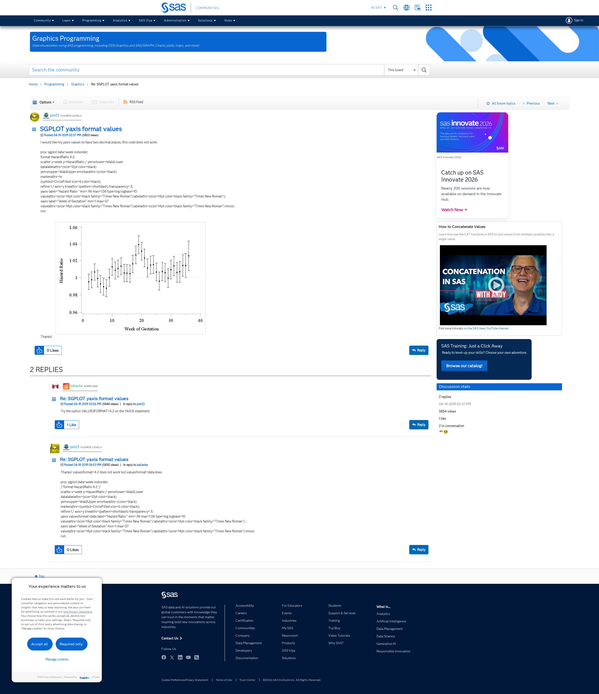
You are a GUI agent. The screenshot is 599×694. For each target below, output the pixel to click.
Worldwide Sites (406, 8)
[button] (35, 129)
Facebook (163, 657)
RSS (196, 657)
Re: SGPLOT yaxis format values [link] (115, 84)
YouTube (188, 657)
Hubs (228, 20)
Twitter (172, 657)
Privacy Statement (196, 680)
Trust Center (247, 680)
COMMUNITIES (207, 8)
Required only (71, 644)
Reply (421, 350)
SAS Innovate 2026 (449, 157)
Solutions (205, 20)
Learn (66, 20)
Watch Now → (454, 209)
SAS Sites (428, 8)
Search (395, 8)
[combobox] (229, 69)
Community (42, 20)
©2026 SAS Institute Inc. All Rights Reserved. (292, 680)
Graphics (77, 84)
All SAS (376, 7)
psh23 (54, 115)
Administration (175, 20)
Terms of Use (224, 680)
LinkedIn (180, 657)
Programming (91, 20)
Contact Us (417, 8)
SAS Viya (145, 20)
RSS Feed (136, 102)
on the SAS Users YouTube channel (486, 328)
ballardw (76, 386)
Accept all (39, 644)
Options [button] (45, 102)
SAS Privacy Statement (77, 611)
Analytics (120, 20)
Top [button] (41, 576)
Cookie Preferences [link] (173, 680)
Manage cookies (57, 659)
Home (33, 84)
